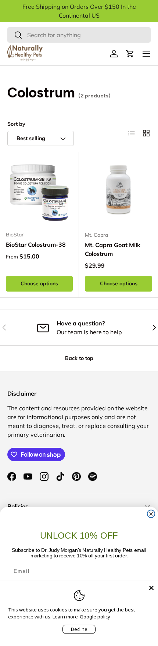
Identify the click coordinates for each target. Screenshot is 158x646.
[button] (130, 54)
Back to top (79, 358)
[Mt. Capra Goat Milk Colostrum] (118, 191)
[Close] (151, 588)
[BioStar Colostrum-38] (39, 191)
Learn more (65, 616)
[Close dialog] (151, 514)
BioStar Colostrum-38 (36, 244)
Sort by (16, 124)
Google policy (95, 616)
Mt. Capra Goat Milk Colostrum (112, 249)
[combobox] (79, 35)
